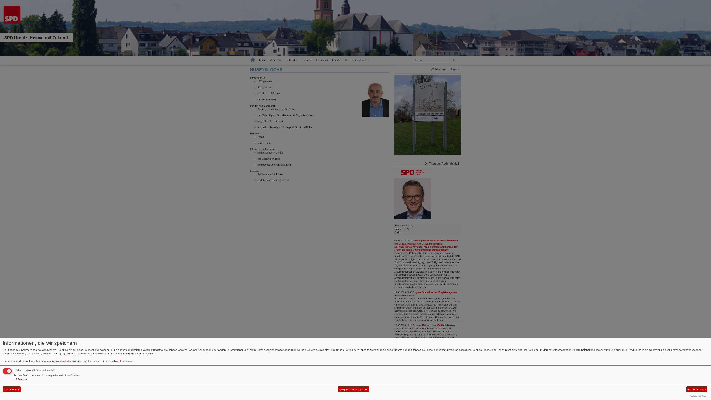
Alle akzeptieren (696, 389)
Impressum (126, 360)
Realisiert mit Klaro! (698, 396)
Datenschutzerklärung (68, 360)
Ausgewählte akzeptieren (353, 389)
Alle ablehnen (12, 389)
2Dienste (20, 379)
